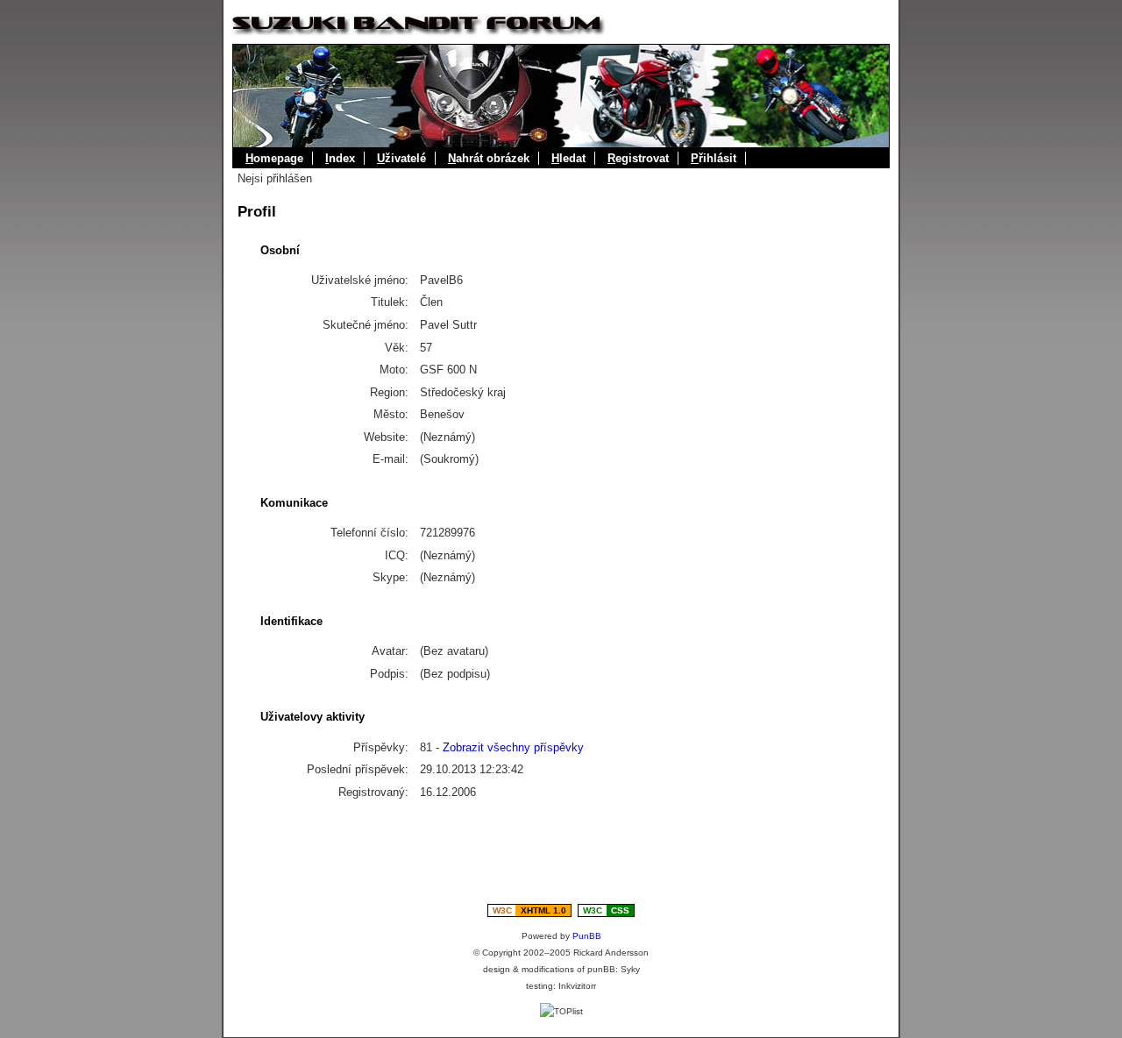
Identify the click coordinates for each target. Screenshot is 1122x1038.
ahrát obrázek (488, 158)
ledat (568, 158)
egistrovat (638, 158)
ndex (340, 158)
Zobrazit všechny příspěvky (513, 747)
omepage (274, 158)
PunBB (586, 936)
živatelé (401, 158)
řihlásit (713, 158)
